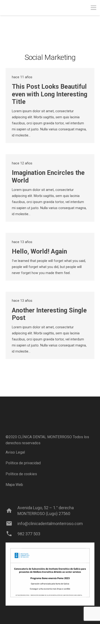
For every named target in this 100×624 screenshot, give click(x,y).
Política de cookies (21, 474)
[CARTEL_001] (50, 574)
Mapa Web (14, 484)
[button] (93, 7)
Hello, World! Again (39, 251)
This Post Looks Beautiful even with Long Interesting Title (49, 94)
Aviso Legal (15, 452)
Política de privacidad (23, 463)
